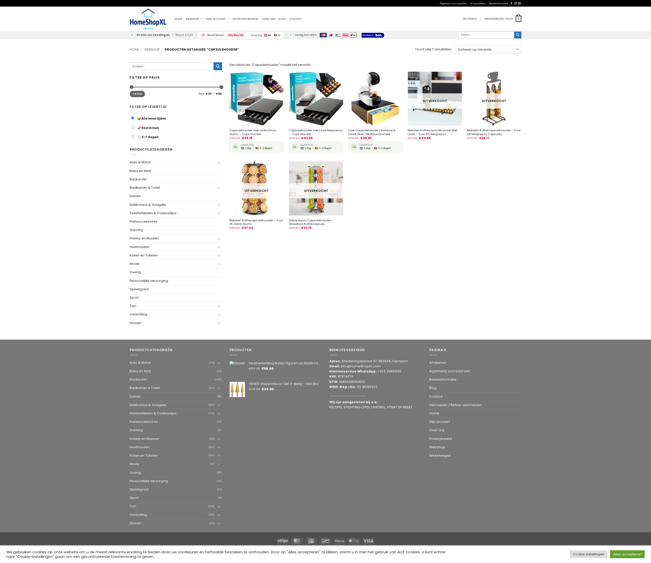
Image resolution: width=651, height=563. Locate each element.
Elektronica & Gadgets (148, 204)
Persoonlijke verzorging (149, 280)
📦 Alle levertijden (151, 119)
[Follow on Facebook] (511, 3)
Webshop (152, 49)
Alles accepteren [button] (627, 554)
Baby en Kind (140, 170)
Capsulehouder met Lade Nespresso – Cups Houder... (316, 132)
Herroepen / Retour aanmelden (455, 405)
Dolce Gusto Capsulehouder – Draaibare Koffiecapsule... (311, 222)
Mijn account (216, 18)
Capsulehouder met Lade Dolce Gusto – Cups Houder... (252, 132)
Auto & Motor (140, 162)
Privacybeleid (478, 3)
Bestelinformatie (498, 3)
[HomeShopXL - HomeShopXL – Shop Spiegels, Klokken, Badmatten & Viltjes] (148, 19)
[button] (502, 18)
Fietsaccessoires (144, 221)
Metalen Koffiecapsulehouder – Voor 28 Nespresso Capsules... (494, 132)
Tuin (133, 306)
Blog (282, 18)
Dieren (135, 196)
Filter (137, 93)
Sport (134, 297)
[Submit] (517, 35)
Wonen (135, 323)
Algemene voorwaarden (453, 3)
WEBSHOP (192, 18)
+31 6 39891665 (389, 371)
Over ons (268, 18)
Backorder (138, 179)
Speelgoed (139, 289)
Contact (295, 18)
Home (178, 18)
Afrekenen (437, 362)
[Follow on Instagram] (515, 3)
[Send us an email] (519, 3)
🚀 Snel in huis (148, 128)
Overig (135, 272)
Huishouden (140, 246)
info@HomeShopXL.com (361, 366)
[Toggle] (219, 162)
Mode (134, 264)
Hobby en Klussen (144, 238)
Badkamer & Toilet (145, 187)
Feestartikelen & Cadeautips (153, 213)
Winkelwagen (440, 455)
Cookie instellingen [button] (588, 554)
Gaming (136, 230)
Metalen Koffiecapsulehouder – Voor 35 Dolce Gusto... (256, 222)
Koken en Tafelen (144, 255)
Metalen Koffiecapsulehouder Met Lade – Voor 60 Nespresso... (432, 132)
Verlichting (138, 314)
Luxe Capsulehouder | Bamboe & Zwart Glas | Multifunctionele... (372, 132)
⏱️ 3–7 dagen (148, 137)
